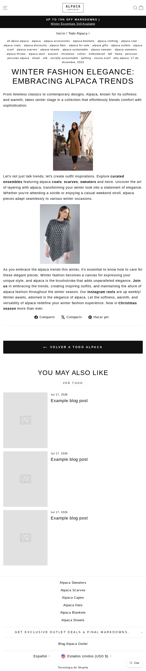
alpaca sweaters (126, 49)
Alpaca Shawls (73, 620)
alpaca (36, 40)
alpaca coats (12, 45)
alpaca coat (129, 40)
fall (110, 53)
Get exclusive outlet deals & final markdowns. (72, 632)
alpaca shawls (50, 49)
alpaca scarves (27, 49)
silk (45, 57)
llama (118, 53)
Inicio (60, 33)
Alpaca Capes (73, 597)
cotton (81, 53)
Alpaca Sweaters (73, 582)
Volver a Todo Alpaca (75, 347)
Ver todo (73, 382)
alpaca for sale (79, 45)
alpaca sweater (101, 49)
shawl (36, 57)
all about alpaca (18, 40)
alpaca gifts (100, 45)
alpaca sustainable (75, 49)
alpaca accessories (57, 40)
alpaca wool (37, 53)
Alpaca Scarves (73, 590)
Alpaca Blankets (73, 612)
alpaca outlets (120, 45)
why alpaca (121, 57)
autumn (53, 53)
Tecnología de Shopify (73, 667)
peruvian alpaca (18, 57)
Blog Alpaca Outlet (73, 644)
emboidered (97, 53)
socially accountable (64, 57)
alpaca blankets (83, 40)
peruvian (131, 53)
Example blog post (69, 400)
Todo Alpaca (77, 33)
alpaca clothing (108, 40)
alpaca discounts (35, 45)
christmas (67, 53)
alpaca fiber (58, 45)
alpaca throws (16, 53)
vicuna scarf (102, 57)
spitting (86, 57)
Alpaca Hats (73, 605)
